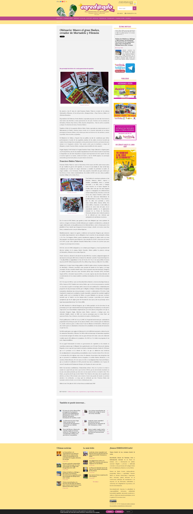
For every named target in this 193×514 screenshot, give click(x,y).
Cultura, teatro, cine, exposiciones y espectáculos (81, 391)
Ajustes (128, 511)
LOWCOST (89, 18)
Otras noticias (98, 391)
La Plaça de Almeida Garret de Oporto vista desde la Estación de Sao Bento (98, 469)
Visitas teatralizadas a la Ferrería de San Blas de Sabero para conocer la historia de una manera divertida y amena (124, 38)
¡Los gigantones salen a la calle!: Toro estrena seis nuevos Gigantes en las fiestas (98, 462)
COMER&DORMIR (68, 18)
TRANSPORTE (110, 18)
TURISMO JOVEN (119, 18)
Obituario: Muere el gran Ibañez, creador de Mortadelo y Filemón (79, 31)
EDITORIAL (59, 18)
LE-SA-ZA (82, 18)
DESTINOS (76, 18)
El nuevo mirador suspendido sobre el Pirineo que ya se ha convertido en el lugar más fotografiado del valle (71, 466)
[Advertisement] (84, 53)
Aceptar (110, 511)
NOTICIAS (95, 18)
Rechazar (119, 511)
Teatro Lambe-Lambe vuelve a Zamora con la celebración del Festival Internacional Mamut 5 (96, 431)
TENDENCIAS (102, 18)
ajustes (97, 512)
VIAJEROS (128, 18)
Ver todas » (96, 481)
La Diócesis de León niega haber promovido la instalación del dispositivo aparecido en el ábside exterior (71, 423)
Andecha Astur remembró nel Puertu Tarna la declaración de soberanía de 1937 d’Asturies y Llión (96, 423)
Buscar (134, 8)
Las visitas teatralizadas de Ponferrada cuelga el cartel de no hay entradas (97, 412)
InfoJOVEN (59, 22)
